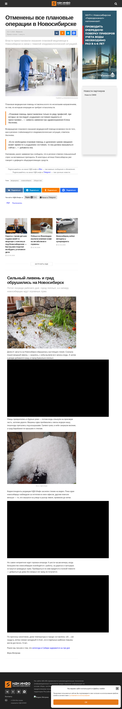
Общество (38, 180)
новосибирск (26, 180)
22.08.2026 (11, 255)
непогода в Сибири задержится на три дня (51, 648)
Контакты (8, 696)
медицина (15, 180)
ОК (86, 702)
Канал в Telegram (49, 197)
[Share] (14, 190)
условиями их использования (80, 695)
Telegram (47, 172)
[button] (117, 688)
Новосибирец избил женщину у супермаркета (65, 239)
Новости (19, 32)
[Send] (69, 190)
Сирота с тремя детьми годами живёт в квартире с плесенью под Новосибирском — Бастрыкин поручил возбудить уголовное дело (16, 244)
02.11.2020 (11, 32)
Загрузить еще (41, 264)
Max (40, 169)
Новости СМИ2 (90, 95)
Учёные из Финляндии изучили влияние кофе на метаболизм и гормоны (41, 240)
